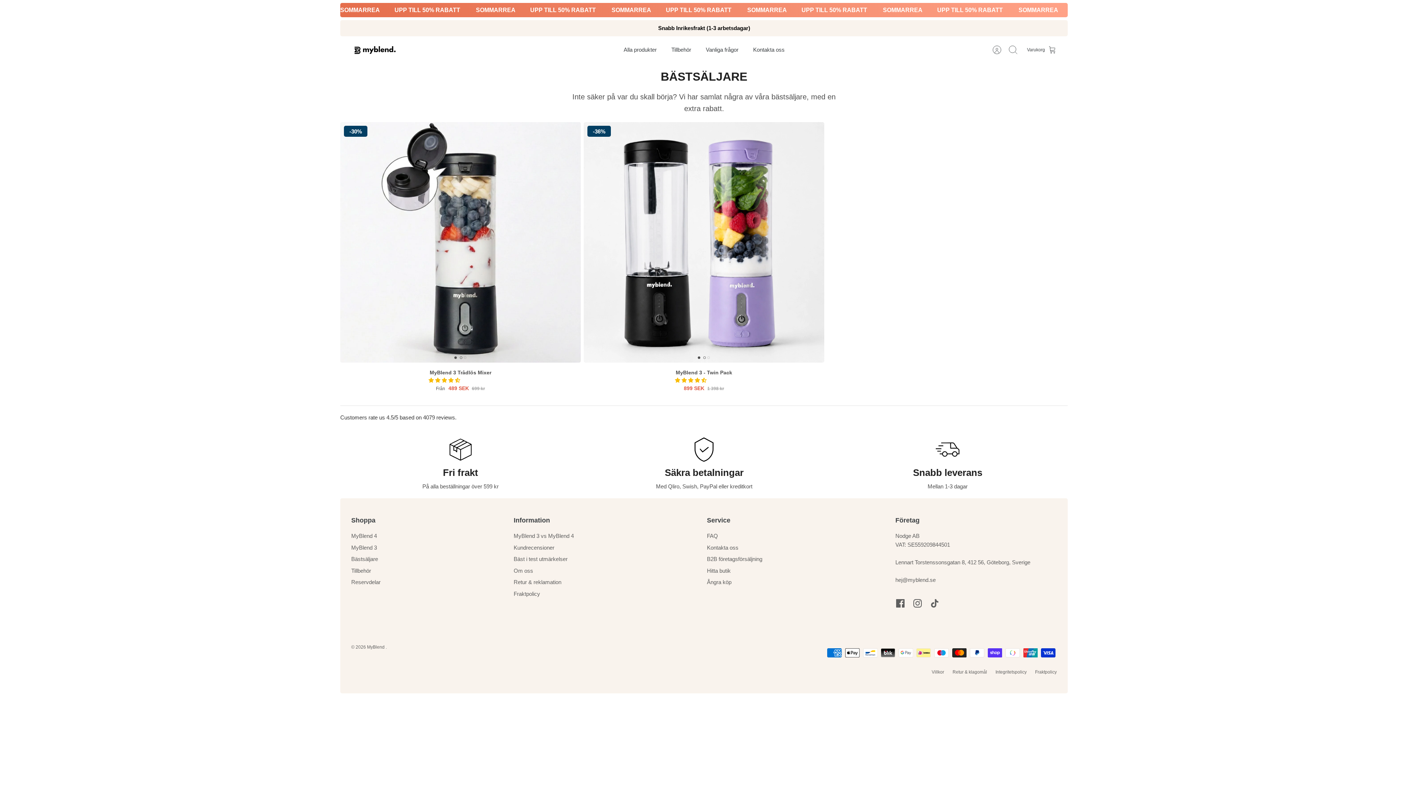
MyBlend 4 (364, 536)
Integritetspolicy (1011, 672)
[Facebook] (900, 603)
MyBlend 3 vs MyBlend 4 (544, 536)
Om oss (523, 571)
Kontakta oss (722, 547)
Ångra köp (719, 582)
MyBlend (376, 647)
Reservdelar (366, 582)
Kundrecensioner (534, 547)
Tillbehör (361, 571)
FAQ (712, 536)
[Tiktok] (934, 603)
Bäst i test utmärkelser (541, 559)
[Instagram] (917, 603)
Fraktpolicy (527, 594)
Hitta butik (719, 571)
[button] (445, 380)
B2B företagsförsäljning (734, 559)
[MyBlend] (375, 50)
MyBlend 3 (364, 547)
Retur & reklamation (537, 582)
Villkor (938, 672)
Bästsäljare (364, 559)
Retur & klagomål (970, 672)
